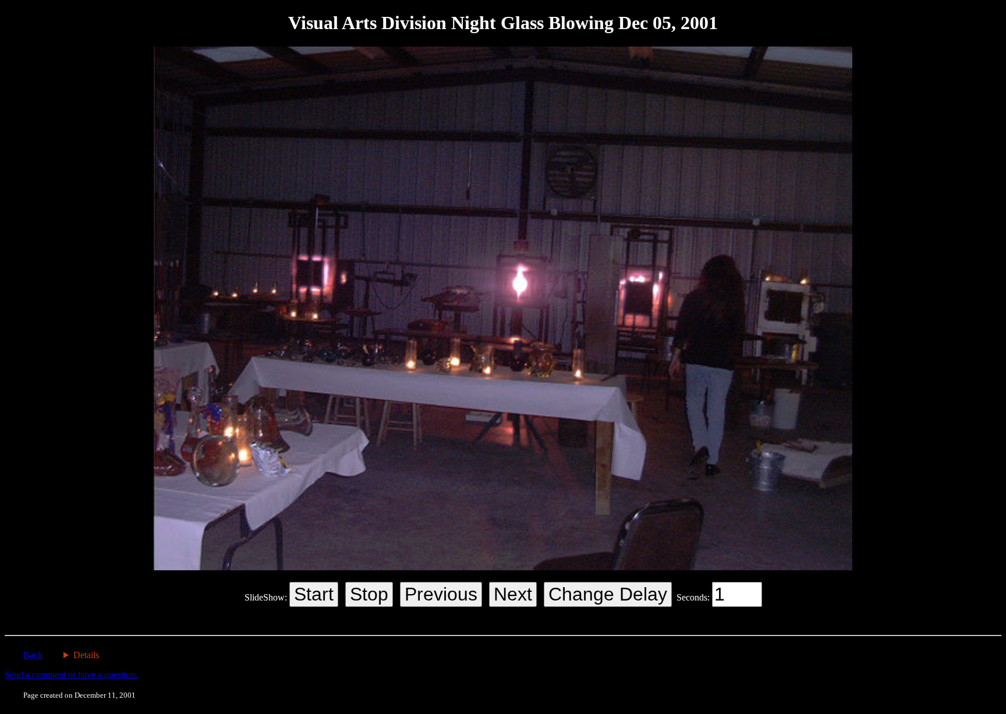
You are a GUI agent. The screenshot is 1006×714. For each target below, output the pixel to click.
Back (32, 655)
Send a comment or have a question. (71, 675)
